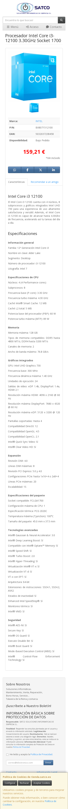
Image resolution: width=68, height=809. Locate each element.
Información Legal (47, 772)
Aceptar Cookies (41, 782)
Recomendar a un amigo (45, 182)
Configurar (10, 782)
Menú (14, 27)
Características (16, 182)
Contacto (55, 27)
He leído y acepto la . (31, 754)
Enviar (48, 762)
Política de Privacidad (21, 747)
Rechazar (24, 782)
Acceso (34, 27)
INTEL (39, 121)
